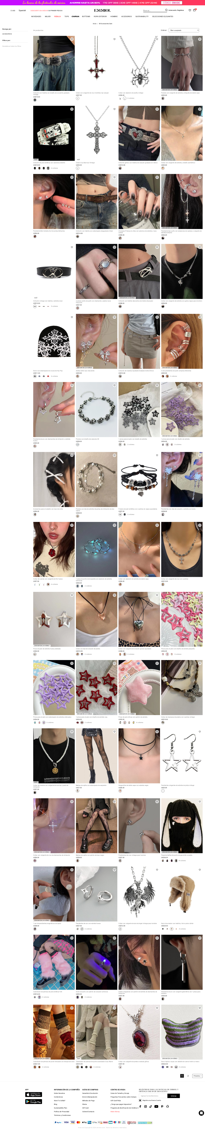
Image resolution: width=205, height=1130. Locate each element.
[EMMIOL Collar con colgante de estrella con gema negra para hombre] (163, 306)
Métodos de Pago (88, 1100)
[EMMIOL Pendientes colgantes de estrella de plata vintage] (163, 790)
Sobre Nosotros (59, 1093)
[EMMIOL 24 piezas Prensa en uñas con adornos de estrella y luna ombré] (120, 238)
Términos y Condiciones (62, 1115)
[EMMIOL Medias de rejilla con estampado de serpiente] (77, 790)
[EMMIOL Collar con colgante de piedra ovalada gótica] (120, 1067)
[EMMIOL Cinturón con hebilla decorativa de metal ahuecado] (120, 306)
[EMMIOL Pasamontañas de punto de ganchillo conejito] (163, 860)
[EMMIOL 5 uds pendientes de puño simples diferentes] (163, 376)
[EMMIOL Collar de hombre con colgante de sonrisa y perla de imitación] (35, 792)
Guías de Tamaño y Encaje (120, 1093)
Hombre (114, 16)
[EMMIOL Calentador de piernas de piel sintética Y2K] (35, 997)
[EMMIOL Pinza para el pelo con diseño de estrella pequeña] (163, 654)
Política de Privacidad (61, 1111)
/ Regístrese (180, 10)
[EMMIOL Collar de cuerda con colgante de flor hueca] (35, 584)
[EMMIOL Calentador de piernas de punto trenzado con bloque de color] (35, 1067)
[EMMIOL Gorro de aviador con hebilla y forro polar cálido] (163, 929)
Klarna (84, 1104)
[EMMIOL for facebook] (140, 1106)
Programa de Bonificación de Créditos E (124, 1108)
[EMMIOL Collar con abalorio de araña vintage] (120, 98)
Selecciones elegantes (162, 16)
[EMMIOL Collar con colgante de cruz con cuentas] (163, 584)
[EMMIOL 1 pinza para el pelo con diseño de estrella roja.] (77, 722)
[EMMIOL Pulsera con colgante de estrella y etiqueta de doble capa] (163, 98)
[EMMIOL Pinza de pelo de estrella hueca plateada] (35, 654)
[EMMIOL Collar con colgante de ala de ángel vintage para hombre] (120, 929)
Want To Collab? (59, 1100)
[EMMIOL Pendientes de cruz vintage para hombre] (120, 860)
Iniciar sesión (172, 10)
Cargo (75, 16)
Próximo (197, 1076)
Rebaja (57, 16)
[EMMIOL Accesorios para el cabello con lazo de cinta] (35, 514)
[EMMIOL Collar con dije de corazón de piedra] (77, 654)
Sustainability (141, 16)
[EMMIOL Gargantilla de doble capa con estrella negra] (120, 790)
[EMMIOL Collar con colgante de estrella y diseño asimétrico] (163, 168)
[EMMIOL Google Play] (33, 1103)
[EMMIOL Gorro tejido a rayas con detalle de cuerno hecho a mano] (163, 1067)
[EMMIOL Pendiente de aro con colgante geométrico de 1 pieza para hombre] (163, 999)
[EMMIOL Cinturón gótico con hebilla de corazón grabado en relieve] (120, 168)
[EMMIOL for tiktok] (150, 1106)
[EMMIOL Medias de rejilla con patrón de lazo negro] (77, 860)
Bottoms (86, 16)
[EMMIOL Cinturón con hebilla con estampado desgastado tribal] (77, 236)
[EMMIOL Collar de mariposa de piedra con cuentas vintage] (163, 722)
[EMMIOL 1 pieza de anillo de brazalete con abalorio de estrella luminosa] (77, 586)
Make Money (115, 1111)
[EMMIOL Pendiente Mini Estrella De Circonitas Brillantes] (35, 236)
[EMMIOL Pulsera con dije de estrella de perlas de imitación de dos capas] (77, 516)
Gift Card (85, 1108)
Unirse (173, 1096)
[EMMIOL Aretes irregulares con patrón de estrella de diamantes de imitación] (120, 999)
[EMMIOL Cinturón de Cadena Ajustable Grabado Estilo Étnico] (120, 376)
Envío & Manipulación (89, 1097)
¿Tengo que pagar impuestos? (121, 1104)
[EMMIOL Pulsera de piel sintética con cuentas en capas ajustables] (120, 514)
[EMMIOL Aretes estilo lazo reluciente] (77, 376)
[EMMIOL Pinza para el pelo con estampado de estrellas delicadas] (35, 722)
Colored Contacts (88, 1111)
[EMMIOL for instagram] (145, 1106)
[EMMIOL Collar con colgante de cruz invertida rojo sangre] (77, 98)
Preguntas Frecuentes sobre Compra (123, 1097)
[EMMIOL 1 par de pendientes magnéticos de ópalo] (35, 929)
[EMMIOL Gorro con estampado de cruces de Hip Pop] (35, 376)
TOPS (67, 16)
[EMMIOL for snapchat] (167, 1106)
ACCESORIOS (126, 16)
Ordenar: (164, 30)
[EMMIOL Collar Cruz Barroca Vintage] (77, 168)
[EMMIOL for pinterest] (162, 1106)
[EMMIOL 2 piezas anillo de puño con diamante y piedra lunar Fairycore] (77, 308)
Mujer (48, 16)
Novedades (36, 16)
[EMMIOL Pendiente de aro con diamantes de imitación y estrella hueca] (35, 446)
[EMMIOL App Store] (33, 1096)
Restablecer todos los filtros (11, 46)
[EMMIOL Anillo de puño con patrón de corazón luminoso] (77, 997)
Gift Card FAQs (116, 1100)
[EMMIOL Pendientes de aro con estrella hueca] (77, 929)
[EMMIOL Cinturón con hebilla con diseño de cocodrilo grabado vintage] (35, 100)
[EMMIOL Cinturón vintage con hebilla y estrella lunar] (35, 306)
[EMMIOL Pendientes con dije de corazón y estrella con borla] (163, 514)
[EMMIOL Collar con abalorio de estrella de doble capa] (120, 584)
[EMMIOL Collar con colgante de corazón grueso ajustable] (120, 654)
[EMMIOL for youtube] (156, 1106)
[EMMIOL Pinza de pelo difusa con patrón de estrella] (120, 722)
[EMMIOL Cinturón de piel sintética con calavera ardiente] (35, 168)
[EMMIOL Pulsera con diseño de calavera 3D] (77, 444)
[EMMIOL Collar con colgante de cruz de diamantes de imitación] (35, 860)
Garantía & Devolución (90, 1093)
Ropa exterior (100, 16)
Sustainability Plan (60, 1108)
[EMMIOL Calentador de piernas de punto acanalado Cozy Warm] (77, 1067)
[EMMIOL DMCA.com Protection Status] (145, 1124)
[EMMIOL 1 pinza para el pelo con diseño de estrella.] (120, 444)
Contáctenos (58, 1097)
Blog (55, 1104)
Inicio (95, 23)
